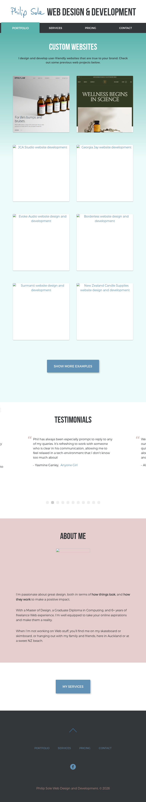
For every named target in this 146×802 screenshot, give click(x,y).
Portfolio (20, 28)
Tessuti (61, 465)
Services (55, 28)
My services (73, 686)
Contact (125, 28)
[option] (75, 452)
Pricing (90, 28)
